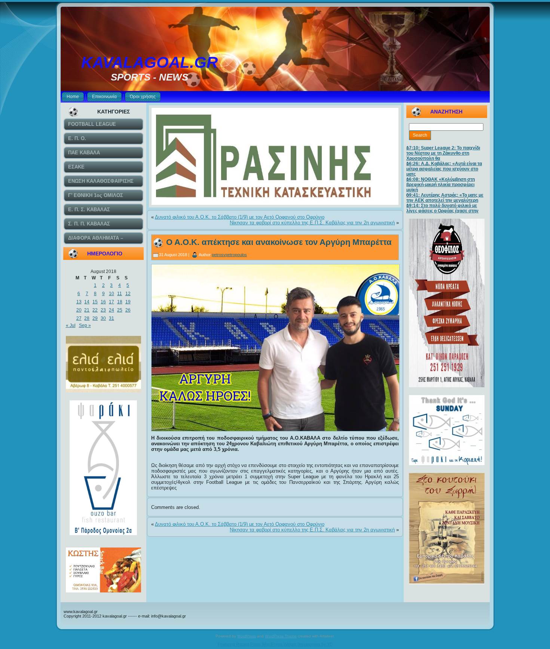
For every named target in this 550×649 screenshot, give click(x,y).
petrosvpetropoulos (229, 254)
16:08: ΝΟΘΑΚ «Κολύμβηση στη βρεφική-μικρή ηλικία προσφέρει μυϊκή (440, 184)
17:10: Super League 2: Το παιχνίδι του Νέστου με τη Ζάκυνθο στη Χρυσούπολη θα (443, 153)
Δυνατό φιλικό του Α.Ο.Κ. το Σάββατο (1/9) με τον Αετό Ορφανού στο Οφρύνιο (239, 217)
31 (111, 318)
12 (128, 293)
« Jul (71, 325)
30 (103, 318)
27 (79, 318)
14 (86, 301)
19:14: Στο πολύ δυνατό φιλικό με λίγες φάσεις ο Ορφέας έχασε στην (442, 208)
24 (111, 310)
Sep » (85, 325)
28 (86, 318)
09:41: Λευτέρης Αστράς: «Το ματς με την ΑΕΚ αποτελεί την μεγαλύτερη (444, 197)
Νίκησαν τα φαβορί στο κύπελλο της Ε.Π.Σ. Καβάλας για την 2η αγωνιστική (312, 222)
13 (79, 301)
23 (103, 310)
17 (111, 301)
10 (111, 293)
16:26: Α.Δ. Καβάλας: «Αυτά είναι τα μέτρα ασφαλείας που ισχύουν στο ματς (444, 169)
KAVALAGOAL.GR (149, 62)
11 (119, 293)
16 (103, 301)
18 (119, 301)
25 (119, 310)
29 (95, 318)
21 (86, 310)
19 (128, 301)
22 (95, 310)
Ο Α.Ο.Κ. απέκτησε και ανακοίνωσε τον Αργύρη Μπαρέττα (279, 242)
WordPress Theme (281, 636)
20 (79, 310)
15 (95, 301)
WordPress (246, 636)
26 (128, 310)
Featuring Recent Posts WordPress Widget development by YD (275, 644)
